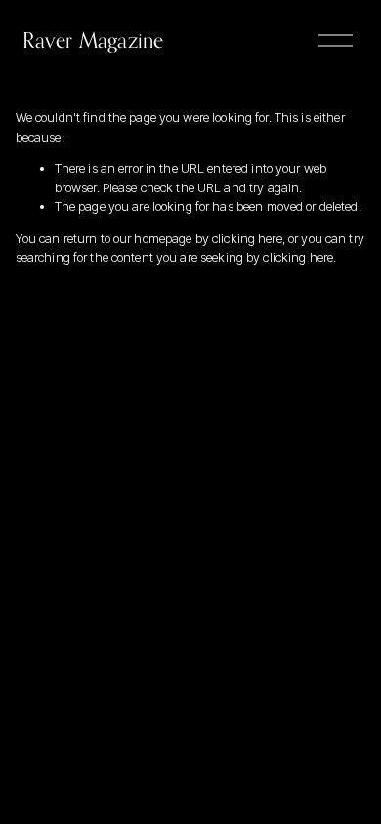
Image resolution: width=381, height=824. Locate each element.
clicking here (247, 238)
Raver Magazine (92, 40)
